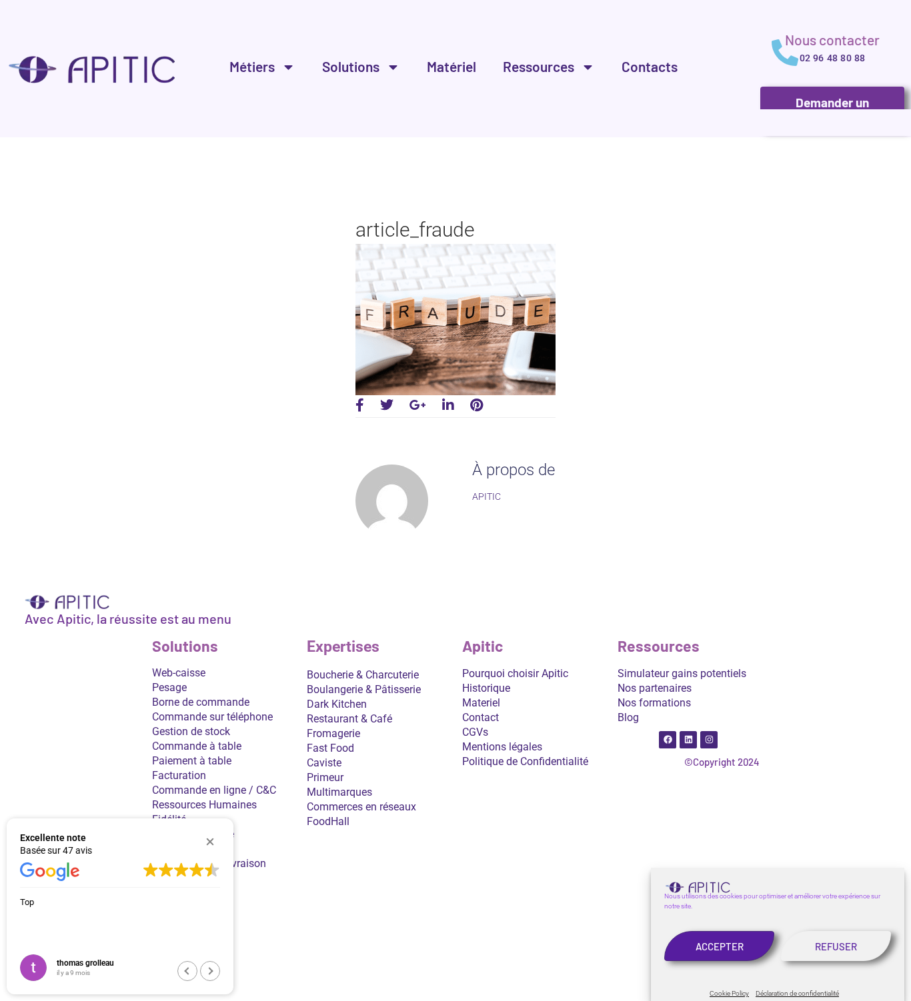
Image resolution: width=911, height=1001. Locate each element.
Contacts (650, 66)
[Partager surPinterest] (476, 405)
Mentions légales (502, 746)
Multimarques (339, 792)
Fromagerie (333, 733)
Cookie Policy (729, 993)
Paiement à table (191, 760)
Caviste (324, 762)
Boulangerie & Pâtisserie (364, 689)
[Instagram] (709, 739)
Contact (480, 717)
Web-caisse (178, 672)
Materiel (481, 702)
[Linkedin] (688, 739)
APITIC (486, 496)
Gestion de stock (191, 731)
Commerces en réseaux (361, 806)
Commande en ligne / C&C (214, 790)
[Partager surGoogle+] (417, 405)
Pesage (169, 687)
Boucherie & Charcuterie (363, 674)
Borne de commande (200, 702)
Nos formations (654, 702)
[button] (210, 842)
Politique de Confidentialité (525, 761)
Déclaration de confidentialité (797, 993)
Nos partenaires (655, 688)
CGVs (475, 732)
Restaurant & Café (349, 718)
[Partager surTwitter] (386, 405)
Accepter (720, 946)
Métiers (252, 66)
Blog (628, 717)
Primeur (325, 777)
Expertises (343, 647)
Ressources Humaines (204, 804)
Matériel (451, 66)
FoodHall (328, 821)
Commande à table (196, 746)
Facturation (179, 775)
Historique (486, 688)
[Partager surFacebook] (359, 405)
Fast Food (330, 748)
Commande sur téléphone (212, 716)
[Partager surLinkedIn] (448, 405)
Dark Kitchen (337, 704)
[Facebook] (667, 739)
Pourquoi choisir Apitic (515, 673)
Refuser (836, 946)
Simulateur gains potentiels (682, 673)
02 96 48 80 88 (833, 58)
